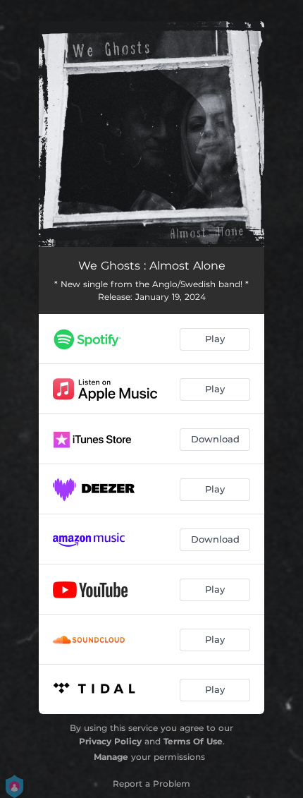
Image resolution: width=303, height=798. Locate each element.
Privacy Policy (110, 741)
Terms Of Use (193, 741)
